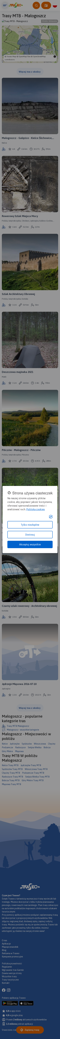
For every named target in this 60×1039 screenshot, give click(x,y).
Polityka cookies (35, 509)
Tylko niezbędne (30, 524)
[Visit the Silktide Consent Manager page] (51, 517)
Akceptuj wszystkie (30, 544)
